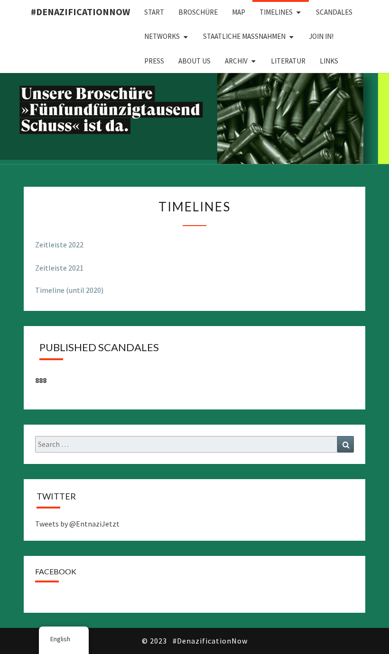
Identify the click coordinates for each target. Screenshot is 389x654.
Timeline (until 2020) (69, 290)
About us (194, 60)
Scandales (334, 12)
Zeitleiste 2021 (59, 267)
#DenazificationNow (80, 12)
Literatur (288, 60)
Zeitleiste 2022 (59, 244)
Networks (162, 36)
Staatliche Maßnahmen (244, 36)
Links (329, 60)
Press (154, 60)
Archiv (236, 60)
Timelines (276, 12)
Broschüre (198, 12)
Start (154, 12)
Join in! (321, 36)
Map (238, 12)
